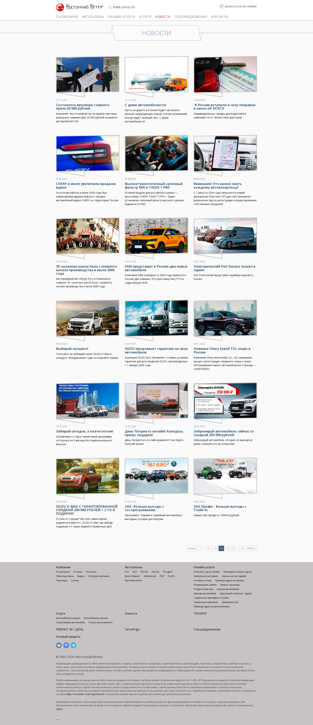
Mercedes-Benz (133, 580)
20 (227, 548)
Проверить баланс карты (238, 571)
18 (215, 548)
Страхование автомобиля (70, 622)
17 (209, 548)
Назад (191, 548)
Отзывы (77, 571)
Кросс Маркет (132, 576)
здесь (59, 709)
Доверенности (230, 602)
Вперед (251, 548)
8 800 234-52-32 (123, 7)
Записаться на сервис (240, 6)
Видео (81, 576)
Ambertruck (150, 576)
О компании (67, 16)
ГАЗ (127, 571)
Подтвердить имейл (205, 584)
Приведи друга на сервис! (229, 580)
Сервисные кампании (206, 602)
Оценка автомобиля (228, 589)
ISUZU (171, 576)
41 (242, 548)
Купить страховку (230, 584)
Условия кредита (68, 637)
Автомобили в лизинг (96, 618)
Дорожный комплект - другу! (236, 593)
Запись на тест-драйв (234, 576)
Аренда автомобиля (205, 593)
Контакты (219, 16)
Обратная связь (65, 576)
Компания (63, 567)
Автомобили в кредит (68, 618)
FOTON (144, 571)
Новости (162, 16)
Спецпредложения (190, 16)
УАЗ (134, 571)
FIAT (162, 576)
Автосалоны (93, 16)
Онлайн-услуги (121, 16)
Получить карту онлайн (207, 571)
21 (233, 548)
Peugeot (167, 571)
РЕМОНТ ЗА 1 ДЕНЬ (70, 629)
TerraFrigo (132, 629)
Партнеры (62, 580)
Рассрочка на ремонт (100, 622)
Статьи (75, 580)
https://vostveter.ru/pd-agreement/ (85, 694)
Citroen (156, 571)
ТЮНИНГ (200, 613)
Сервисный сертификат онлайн (211, 597)
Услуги (145, 16)
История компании (99, 576)
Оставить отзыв (203, 580)
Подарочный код (203, 589)
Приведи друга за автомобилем (211, 606)
